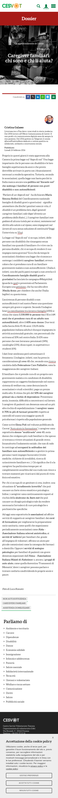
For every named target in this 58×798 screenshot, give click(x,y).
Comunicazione (14, 688)
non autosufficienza (14, 599)
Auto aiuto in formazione (24, 428)
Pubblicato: (9, 148)
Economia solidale (15, 650)
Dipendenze (12, 637)
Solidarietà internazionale (19, 671)
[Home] (11, 6)
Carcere (10, 633)
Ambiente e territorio (17, 628)
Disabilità (11, 641)
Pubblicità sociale (15, 701)
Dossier (29, 18)
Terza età (10, 675)
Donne (9, 645)
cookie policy (12, 769)
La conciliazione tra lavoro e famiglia (26, 311)
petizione (21, 286)
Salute (9, 697)
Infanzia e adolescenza (17, 658)
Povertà (10, 663)
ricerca (52, 361)
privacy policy (36, 766)
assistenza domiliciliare (16, 608)
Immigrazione (13, 654)
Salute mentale (14, 667)
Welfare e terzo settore (18, 684)
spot (15, 283)
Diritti (9, 693)
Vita (20, 232)
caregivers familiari (14, 603)
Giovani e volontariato (18, 680)
